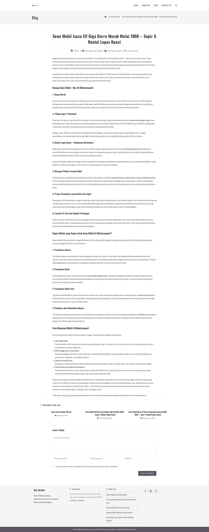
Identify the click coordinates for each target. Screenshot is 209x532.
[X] (145, 491)
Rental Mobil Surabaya (43, 502)
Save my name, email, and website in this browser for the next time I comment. (87, 466)
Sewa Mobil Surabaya (42, 496)
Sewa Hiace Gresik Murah (116, 495)
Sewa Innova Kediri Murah (61, 412)
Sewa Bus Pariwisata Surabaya (46, 499)
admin (76, 51)
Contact (73, 500)
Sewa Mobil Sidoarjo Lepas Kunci (119, 512)
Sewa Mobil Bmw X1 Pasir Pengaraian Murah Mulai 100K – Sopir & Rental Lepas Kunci (148, 413)
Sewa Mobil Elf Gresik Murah (117, 508)
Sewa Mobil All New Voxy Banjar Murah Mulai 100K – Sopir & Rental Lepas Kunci (104, 413)
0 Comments (133, 51)
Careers (81, 500)
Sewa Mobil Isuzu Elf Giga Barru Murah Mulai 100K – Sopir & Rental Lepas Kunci (150, 17)
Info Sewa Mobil (114, 51)
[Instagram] (156, 491)
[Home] (105, 17)
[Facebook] (150, 491)
